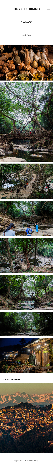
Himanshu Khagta (26, 8)
